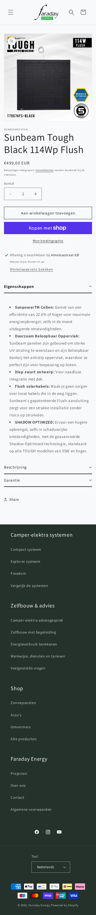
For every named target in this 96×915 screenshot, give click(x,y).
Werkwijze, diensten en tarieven (38, 656)
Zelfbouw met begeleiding (33, 632)
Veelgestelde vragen (28, 668)
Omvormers (21, 726)
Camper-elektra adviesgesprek (37, 620)
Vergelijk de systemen (29, 585)
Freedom (18, 573)
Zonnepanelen (23, 702)
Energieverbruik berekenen (34, 644)
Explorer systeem (26, 561)
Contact (17, 797)
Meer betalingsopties (48, 241)
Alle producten (24, 738)
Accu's (16, 715)
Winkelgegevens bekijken (31, 269)
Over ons (18, 785)
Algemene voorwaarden (31, 809)
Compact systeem (26, 549)
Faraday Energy (39, 905)
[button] (11, 12)
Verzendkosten (44, 170)
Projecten (19, 773)
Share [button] (14, 499)
